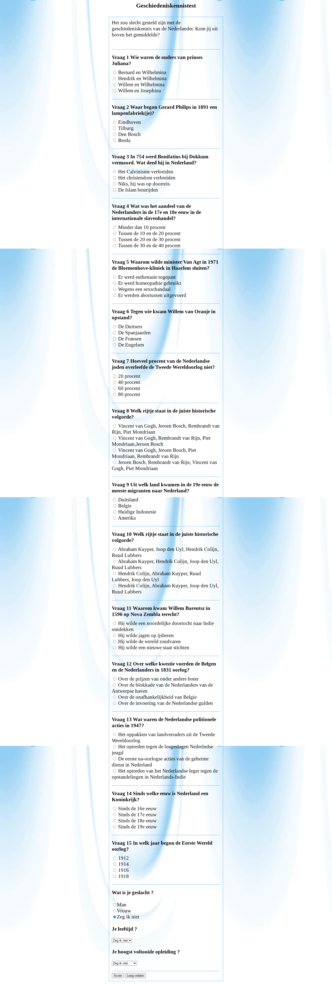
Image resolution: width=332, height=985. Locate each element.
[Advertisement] (166, 15)
